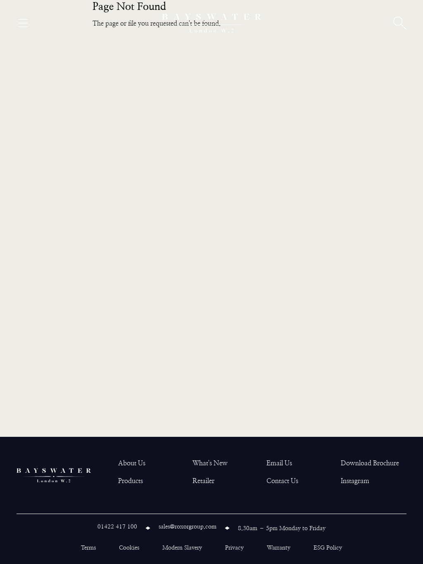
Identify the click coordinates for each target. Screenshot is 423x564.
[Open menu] (23, 23)
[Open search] (399, 23)
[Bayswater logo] (211, 23)
